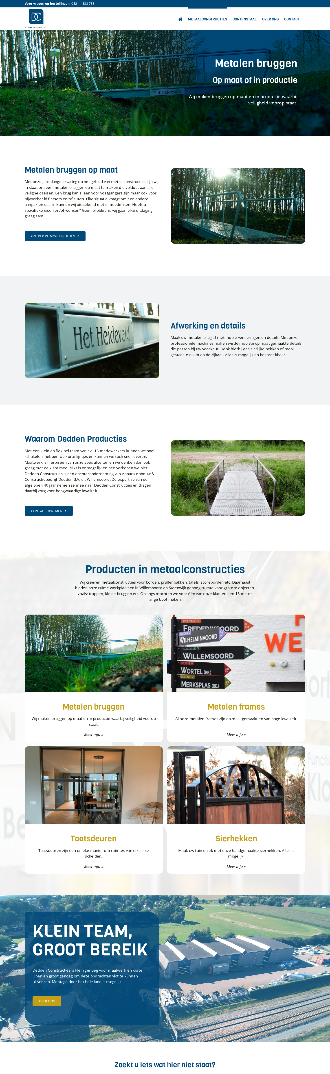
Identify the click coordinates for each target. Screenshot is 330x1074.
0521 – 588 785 (83, 3)
